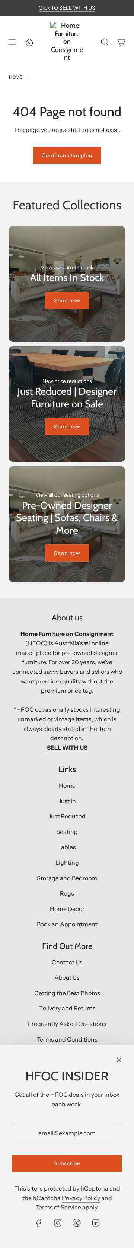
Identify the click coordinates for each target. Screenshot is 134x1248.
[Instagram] (58, 1223)
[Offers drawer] (29, 42)
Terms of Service (58, 1207)
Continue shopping (67, 155)
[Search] (104, 42)
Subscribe (67, 1163)
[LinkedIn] (96, 1223)
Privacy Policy (81, 1198)
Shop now (67, 300)
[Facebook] (39, 1223)
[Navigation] (11, 42)
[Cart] (121, 42)
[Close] (119, 1060)
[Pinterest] (77, 1223)
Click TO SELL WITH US (67, 7)
